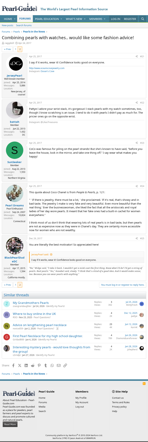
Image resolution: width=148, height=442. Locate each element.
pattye (134, 316)
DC (23, 134)
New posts (7, 25)
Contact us (118, 397)
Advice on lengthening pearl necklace (40, 325)
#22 (142, 102)
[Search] (142, 19)
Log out (79, 406)
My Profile (80, 397)
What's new (74, 19)
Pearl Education (47, 19)
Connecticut (19, 221)
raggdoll (9, 43)
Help (114, 411)
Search (42, 411)
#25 (142, 238)
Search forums (24, 25)
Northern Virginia (16, 177)
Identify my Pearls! (55, 306)
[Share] (136, 57)
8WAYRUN (90, 438)
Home (8, 19)
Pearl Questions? (42, 317)
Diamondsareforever (126, 338)
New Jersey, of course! (18, 93)
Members (95, 19)
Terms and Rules (121, 402)
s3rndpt (17, 355)
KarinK (134, 327)
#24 (142, 186)
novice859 (18, 328)
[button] (14, 19)
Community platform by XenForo (74, 435)
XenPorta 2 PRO (60, 438)
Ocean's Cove (47, 71)
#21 (142, 56)
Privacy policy (119, 406)
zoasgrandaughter (22, 306)
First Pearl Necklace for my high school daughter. (48, 336)
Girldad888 (18, 339)
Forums (25, 18)
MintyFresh (131, 304)
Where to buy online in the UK (34, 314)
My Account (81, 402)
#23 (142, 142)
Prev (8, 49)
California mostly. (16, 277)
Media (42, 406)
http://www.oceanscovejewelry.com (46, 68)
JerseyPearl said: (40, 254)
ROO (15, 317)
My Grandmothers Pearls (31, 303)
